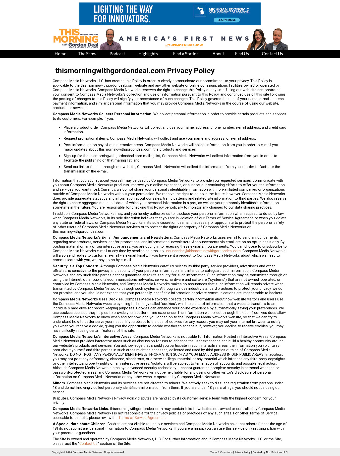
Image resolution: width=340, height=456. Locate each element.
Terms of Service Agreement (142, 417)
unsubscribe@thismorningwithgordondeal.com (203, 251)
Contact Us (88, 443)
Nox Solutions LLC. (277, 452)
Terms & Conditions (221, 452)
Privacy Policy (242, 452)
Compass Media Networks (87, 452)
